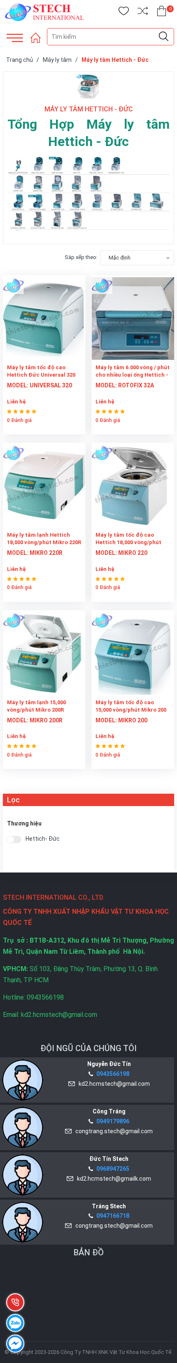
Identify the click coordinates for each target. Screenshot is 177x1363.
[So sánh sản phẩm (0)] (142, 12)
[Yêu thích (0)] (124, 12)
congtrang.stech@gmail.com (113, 1131)
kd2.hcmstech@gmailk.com (113, 1178)
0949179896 (112, 1121)
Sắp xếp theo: (81, 257)
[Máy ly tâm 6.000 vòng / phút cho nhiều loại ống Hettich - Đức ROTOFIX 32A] (132, 317)
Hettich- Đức (43, 839)
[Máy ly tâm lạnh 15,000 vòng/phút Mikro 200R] (44, 652)
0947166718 (112, 1215)
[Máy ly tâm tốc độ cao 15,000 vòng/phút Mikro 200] (132, 652)
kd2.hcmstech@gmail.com (113, 1083)
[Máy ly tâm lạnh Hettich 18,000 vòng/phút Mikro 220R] (44, 485)
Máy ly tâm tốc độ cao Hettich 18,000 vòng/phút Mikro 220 (128, 542)
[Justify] (163, 36)
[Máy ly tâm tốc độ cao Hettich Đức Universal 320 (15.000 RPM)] (44, 317)
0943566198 (112, 1074)
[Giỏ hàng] (161, 12)
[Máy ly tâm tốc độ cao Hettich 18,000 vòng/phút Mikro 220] (132, 485)
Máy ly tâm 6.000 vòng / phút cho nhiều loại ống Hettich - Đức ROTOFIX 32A (132, 374)
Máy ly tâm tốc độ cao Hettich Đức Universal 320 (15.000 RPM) (41, 374)
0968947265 (112, 1168)
